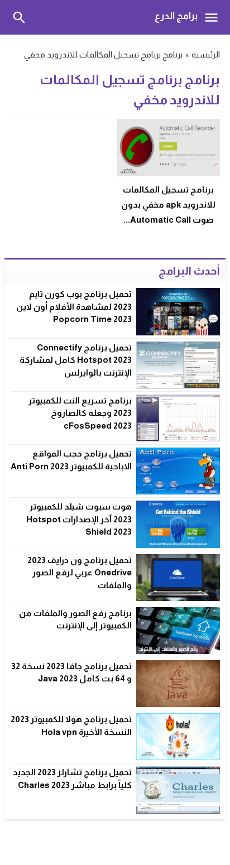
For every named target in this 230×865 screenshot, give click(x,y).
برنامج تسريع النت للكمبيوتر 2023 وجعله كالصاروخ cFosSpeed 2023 (80, 413)
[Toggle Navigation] (214, 17)
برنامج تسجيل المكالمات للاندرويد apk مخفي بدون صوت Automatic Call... (168, 204)
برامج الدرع (176, 16)
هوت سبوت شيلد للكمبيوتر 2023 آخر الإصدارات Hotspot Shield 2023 (79, 519)
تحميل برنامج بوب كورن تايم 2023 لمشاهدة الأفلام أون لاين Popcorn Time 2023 (74, 306)
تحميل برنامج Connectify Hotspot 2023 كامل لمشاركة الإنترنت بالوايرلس (76, 360)
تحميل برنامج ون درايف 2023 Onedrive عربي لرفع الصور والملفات (79, 572)
